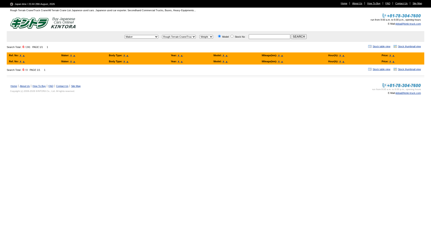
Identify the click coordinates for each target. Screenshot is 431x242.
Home (344, 3)
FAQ (387, 3)
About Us (357, 3)
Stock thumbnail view (409, 46)
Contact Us (401, 3)
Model (225, 36)
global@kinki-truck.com (408, 23)
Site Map (417, 3)
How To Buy (373, 3)
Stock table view (381, 46)
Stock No (240, 36)
